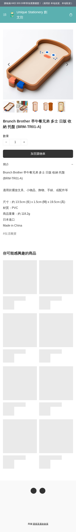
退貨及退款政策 (40, 524)
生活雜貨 (10, 233)
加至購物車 (38, 153)
